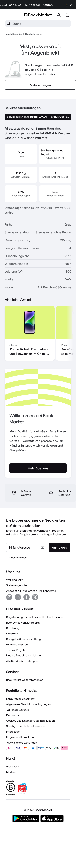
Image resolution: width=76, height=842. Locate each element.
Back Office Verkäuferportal (23, 622)
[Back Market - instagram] (9, 597)
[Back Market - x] (35, 597)
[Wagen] (67, 15)
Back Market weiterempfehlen (24, 680)
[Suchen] (8, 23)
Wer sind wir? (14, 580)
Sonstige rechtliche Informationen (27, 726)
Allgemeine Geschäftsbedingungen (28, 704)
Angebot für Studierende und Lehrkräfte (31, 591)
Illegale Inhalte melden (20, 737)
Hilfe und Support (17, 644)
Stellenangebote (16, 585)
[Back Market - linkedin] (18, 597)
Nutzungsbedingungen (20, 698)
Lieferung (12, 633)
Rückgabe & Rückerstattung (23, 639)
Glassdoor (12, 766)
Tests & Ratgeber (16, 650)
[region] (38, 334)
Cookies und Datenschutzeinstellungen (30, 720)
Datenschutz (14, 715)
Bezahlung (12, 628)
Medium (11, 772)
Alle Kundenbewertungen (22, 661)
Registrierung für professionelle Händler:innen (34, 617)
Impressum (13, 731)
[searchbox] (41, 23)
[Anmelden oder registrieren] (59, 15)
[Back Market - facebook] (26, 597)
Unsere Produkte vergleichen (24, 655)
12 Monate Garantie (18, 709)
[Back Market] (38, 14)
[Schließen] (71, 4)
